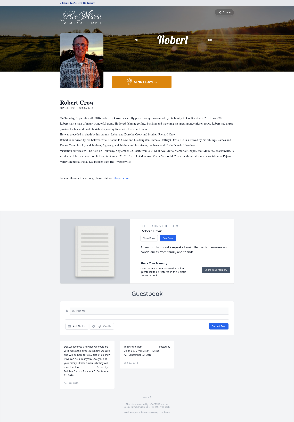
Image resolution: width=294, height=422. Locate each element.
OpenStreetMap (150, 412)
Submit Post (219, 326)
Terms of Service (156, 406)
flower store (121, 178)
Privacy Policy (137, 406)
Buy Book (168, 238)
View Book (149, 238)
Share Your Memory (216, 269)
